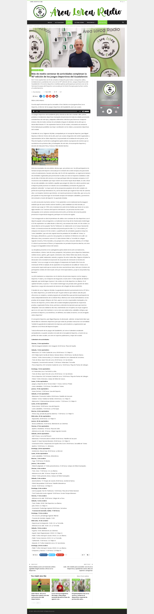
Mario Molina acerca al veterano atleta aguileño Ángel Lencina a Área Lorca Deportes (42, 568)
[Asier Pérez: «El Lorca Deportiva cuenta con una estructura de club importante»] (40, 585)
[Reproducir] (34, 111)
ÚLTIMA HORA (79, 22)
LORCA (69, 22)
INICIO (50, 22)
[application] (60, 111)
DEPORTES (102, 22)
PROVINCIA (90, 22)
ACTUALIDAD (59, 22)
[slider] (86, 111)
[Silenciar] (83, 111)
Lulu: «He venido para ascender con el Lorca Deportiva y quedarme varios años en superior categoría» (78, 568)
